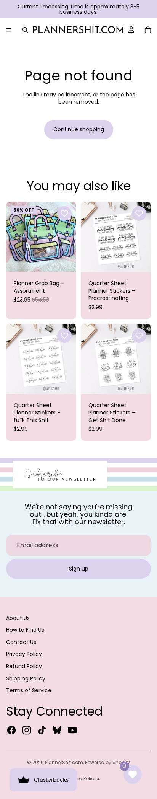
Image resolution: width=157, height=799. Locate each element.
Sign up (78, 568)
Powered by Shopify (107, 762)
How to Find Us (25, 630)
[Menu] (9, 30)
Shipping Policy (25, 678)
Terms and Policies (79, 778)
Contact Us (21, 642)
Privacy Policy (24, 654)
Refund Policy (24, 666)
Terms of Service (28, 690)
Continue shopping (78, 129)
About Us (18, 618)
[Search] (25, 29)
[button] (64, 213)
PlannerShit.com (64, 762)
